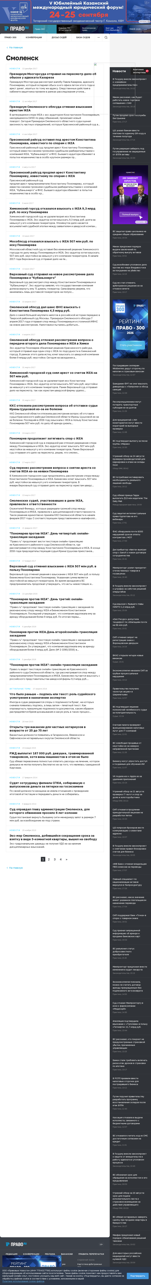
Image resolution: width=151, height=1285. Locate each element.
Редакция (11, 1254)
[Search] (106, 37)
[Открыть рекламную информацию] (146, 222)
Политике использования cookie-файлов (23, 1281)
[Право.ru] (16, 1244)
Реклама (50, 1254)
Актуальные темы (20, 689)
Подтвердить (137, 1276)
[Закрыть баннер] (59, 1257)
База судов (83, 37)
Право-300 (10, 37)
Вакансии (67, 1254)
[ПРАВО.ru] (16, 29)
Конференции (34, 37)
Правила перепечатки (91, 1254)
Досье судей (59, 37)
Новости (15, 69)
